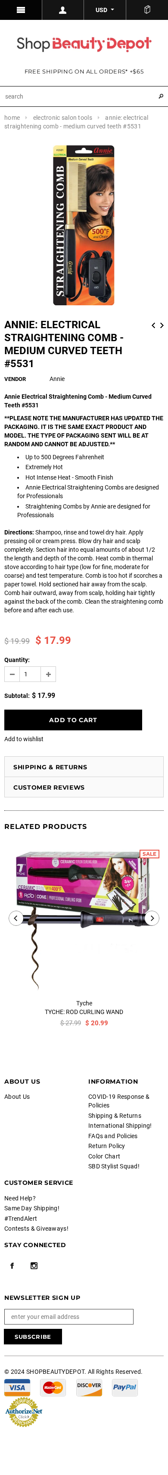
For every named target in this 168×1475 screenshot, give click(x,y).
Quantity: (17, 659)
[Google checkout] (23, 1411)
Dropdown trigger (63, 10)
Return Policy (106, 1145)
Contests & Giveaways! (36, 1228)
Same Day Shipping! (31, 1208)
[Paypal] (125, 1387)
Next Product (162, 325)
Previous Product (153, 325)
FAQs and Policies (113, 1136)
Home (12, 117)
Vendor (15, 379)
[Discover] (89, 1387)
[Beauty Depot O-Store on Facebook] (12, 1265)
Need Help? (20, 1198)
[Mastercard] (53, 1387)
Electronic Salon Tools (62, 117)
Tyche (84, 1003)
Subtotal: (17, 695)
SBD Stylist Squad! (114, 1166)
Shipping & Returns (50, 767)
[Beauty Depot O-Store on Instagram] (34, 1265)
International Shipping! (120, 1125)
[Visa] (17, 1387)
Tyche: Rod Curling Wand (84, 1011)
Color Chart (104, 1156)
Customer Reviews (49, 787)
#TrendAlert (20, 1218)
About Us (17, 1096)
